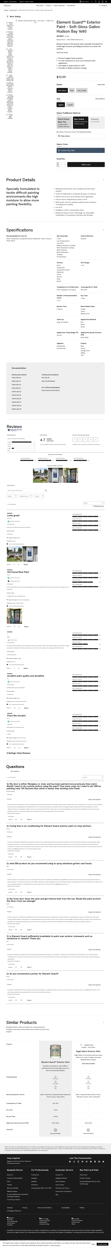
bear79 (8, 903)
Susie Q (8, 828)
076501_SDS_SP (16, 381)
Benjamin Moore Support (14, 813)
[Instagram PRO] (78, 1161)
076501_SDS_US (16, 377)
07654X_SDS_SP (16, 409)
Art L (8, 718)
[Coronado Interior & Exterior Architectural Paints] (80, 1221)
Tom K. (8, 574)
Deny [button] (93, 1244)
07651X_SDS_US (16, 384)
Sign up (9, 1161)
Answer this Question (94, 799)
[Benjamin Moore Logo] (9, 5)
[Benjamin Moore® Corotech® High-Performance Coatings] (15, 1221)
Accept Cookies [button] (102, 1244)
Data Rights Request (13, 1196)
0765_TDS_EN (45, 377)
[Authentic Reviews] (15, 430)
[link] (103, 2)
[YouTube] (82, 1162)
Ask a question (15, 771)
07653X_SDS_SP (16, 402)
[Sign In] (99, 2)
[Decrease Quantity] (58, 164)
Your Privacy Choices (13, 1199)
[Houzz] (95, 1162)
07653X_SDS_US (16, 398)
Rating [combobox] (9, 496)
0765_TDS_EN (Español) (48, 381)
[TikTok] (103, 1162)
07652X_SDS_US (16, 391)
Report (26, 564)
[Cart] (106, 2)
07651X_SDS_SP (16, 388)
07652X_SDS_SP (16, 395)
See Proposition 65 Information (51, 390)
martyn (8, 976)
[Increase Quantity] (64, 164)
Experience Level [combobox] (24, 496)
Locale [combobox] (37, 496)
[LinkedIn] (99, 1162)
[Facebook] (70, 1162)
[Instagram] (74, 1162)
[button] (26, 1)
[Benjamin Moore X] (90, 1162)
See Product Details (62, 52)
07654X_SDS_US (16, 405)
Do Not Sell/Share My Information (17, 1194)
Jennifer (9, 518)
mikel (7, 866)
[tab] (10, 26)
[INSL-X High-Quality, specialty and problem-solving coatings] (47, 1221)
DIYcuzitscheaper (10, 791)
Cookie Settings (55, 1245)
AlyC (7, 941)
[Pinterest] (86, 1162)
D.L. (8, 678)
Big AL (8, 636)
